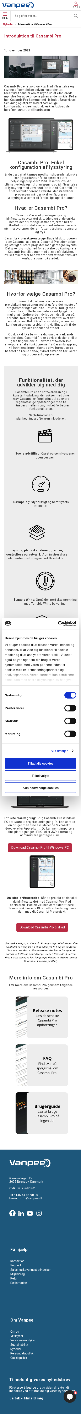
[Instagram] (39, 1213)
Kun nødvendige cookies (41, 788)
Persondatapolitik (21, 1353)
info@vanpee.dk (31, 1198)
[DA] (18, 5)
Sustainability (19, 1344)
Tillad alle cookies (40, 763)
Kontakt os (17, 1261)
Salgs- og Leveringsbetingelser (30, 1269)
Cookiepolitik (18, 1357)
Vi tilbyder (16, 1336)
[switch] (70, 708)
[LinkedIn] (21, 1213)
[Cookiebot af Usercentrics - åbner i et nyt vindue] (58, 623)
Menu (5, 18)
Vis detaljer (59, 750)
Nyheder (8, 24)
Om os (14, 1331)
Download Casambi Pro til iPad (42, 927)
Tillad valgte (40, 775)
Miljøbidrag (17, 1274)
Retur (14, 1278)
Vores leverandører (23, 1340)
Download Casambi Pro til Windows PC (40, 848)
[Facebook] (12, 1213)
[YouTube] (30, 1213)
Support (15, 1265)
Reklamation (18, 1282)
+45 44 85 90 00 (27, 1195)
